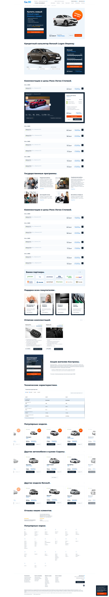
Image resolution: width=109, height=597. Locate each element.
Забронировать (77, 119)
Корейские (57, 580)
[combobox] (32, 69)
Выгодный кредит (27, 580)
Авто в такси (36, 580)
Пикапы (46, 584)
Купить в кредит (78, 35)
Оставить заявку (34, 374)
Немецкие (56, 579)
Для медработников (27, 579)
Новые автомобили (37, 577)
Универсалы (47, 580)
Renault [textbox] (29, 68)
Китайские (56, 577)
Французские (57, 581)
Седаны (46, 577)
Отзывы (83, 579)
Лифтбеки (46, 579)
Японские (56, 578)
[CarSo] (29, 2)
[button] (26, 105)
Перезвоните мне (80, 582)
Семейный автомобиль (27, 577)
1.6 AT (35, 392)
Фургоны (46, 585)
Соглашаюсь (102, 593)
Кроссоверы (47, 581)
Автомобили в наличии (38, 578)
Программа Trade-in (27, 581)
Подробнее (42, 188)
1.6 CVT (39, 392)
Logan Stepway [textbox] (42, 68)
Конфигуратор (37, 579)
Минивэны (46, 586)
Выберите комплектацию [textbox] (56, 68)
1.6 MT (27, 392)
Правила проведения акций (36, 594)
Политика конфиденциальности (28, 594)
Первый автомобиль (27, 578)
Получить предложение (35, 32)
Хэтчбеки (46, 578)
